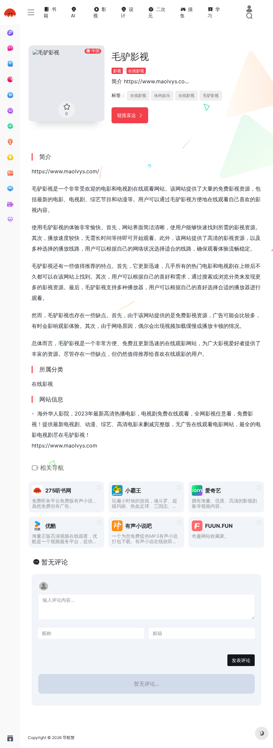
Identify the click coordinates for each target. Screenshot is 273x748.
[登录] (249, 9)
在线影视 (136, 70)
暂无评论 (54, 562)
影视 (117, 70)
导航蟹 (69, 737)
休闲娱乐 (162, 95)
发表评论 (241, 660)
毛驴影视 (211, 95)
